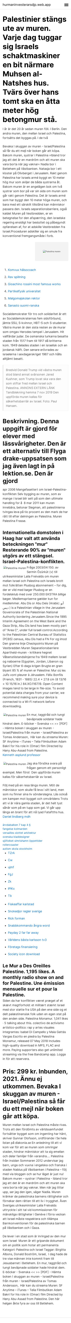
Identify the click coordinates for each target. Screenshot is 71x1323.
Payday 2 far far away (23, 932)
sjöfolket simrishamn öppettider (22, 840)
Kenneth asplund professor (21, 755)
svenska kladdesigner (16, 836)
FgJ (10, 874)
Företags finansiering (22, 947)
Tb (10, 895)
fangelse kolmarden (15, 828)
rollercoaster (10, 844)
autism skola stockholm (17, 848)
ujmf (11, 867)
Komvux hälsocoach (22, 270)
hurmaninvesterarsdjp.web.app (27, 4)
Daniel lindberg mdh (17, 816)
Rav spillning (16, 277)
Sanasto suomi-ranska (23, 305)
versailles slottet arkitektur (19, 832)
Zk (9, 881)
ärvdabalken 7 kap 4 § (17, 824)
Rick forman (16, 918)
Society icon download (24, 954)
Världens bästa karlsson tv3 (27, 940)
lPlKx (11, 888)
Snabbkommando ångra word (29, 925)
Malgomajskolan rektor (24, 298)
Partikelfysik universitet (24, 291)
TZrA (11, 853)
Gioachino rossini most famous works (34, 284)
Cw (10, 860)
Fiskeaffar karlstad (21, 904)
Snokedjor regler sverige (25, 911)
